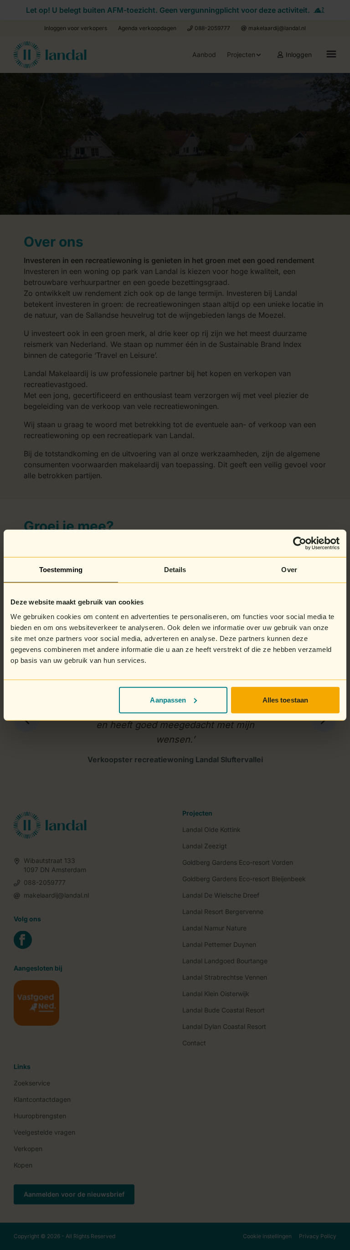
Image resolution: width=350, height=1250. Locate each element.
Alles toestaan (285, 699)
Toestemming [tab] (60, 569)
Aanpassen (168, 699)
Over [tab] (289, 569)
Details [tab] (175, 569)
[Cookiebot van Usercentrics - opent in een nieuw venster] (300, 543)
